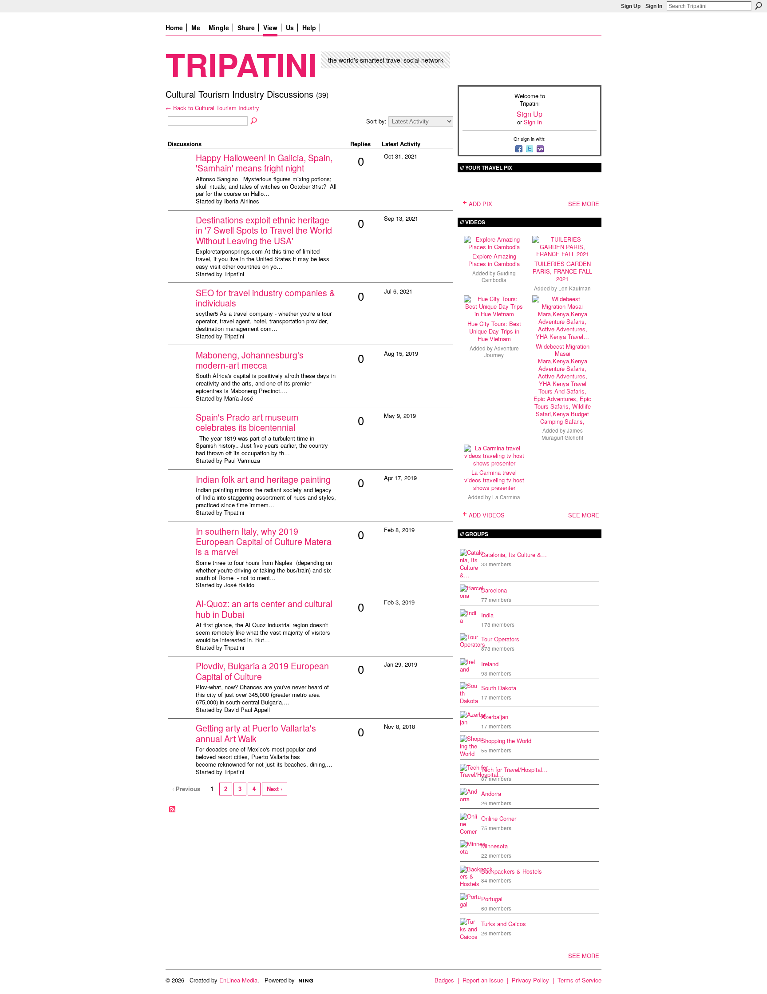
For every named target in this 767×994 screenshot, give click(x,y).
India (487, 615)
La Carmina (506, 497)
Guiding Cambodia (499, 276)
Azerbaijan (494, 716)
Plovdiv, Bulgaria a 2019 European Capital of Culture (262, 671)
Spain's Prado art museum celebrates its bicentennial (247, 422)
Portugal (491, 899)
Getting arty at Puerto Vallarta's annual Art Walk (256, 733)
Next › (274, 788)
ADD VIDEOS (487, 515)
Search (758, 6)
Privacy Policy (530, 980)
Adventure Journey (501, 351)
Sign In (653, 6)
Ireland (489, 664)
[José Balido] (180, 545)
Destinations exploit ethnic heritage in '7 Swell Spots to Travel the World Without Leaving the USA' (264, 230)
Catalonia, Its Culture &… (514, 554)
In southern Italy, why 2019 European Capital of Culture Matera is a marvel (264, 541)
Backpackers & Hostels (511, 871)
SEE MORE (583, 203)
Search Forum (254, 121)
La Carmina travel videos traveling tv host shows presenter (494, 480)
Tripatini (241, 64)
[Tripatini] (180, 234)
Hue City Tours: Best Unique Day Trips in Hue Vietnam (494, 331)
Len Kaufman (574, 288)
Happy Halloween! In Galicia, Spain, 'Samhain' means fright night (264, 162)
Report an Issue (483, 980)
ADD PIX (480, 203)
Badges (444, 980)
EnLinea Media (238, 980)
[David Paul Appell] (180, 680)
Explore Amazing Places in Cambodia (494, 260)
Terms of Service (579, 980)
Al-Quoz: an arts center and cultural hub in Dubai (264, 608)
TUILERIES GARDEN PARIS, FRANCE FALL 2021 (562, 271)
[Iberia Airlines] (180, 171)
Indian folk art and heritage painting (263, 479)
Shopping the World (506, 740)
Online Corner (498, 818)
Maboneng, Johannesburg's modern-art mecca (250, 360)
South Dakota (498, 688)
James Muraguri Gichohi (562, 434)
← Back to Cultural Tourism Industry (212, 107)
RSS (173, 810)
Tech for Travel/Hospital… (514, 769)
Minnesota (494, 846)
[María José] (180, 369)
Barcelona (494, 590)
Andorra (491, 793)
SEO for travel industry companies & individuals (265, 297)
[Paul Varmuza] (180, 431)
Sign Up (630, 6)
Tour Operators (500, 639)
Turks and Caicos (503, 923)
